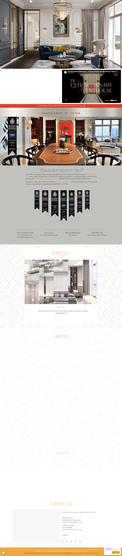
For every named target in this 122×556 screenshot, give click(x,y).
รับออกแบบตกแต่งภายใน (49, 553)
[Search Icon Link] (88, 4)
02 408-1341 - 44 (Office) (68, 525)
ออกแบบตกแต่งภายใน (39, 553)
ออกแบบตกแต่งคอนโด (84, 553)
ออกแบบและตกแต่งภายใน (51, 311)
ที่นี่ (84, 106)
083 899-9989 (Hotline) (67, 518)
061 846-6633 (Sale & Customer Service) (71, 520)
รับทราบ (115, 552)
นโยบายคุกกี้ (116, 549)
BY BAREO (61, 256)
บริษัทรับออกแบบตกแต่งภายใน (72, 553)
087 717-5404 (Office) (67, 527)
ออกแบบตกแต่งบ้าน (94, 553)
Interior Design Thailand (29, 553)
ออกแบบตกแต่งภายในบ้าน (60, 553)
